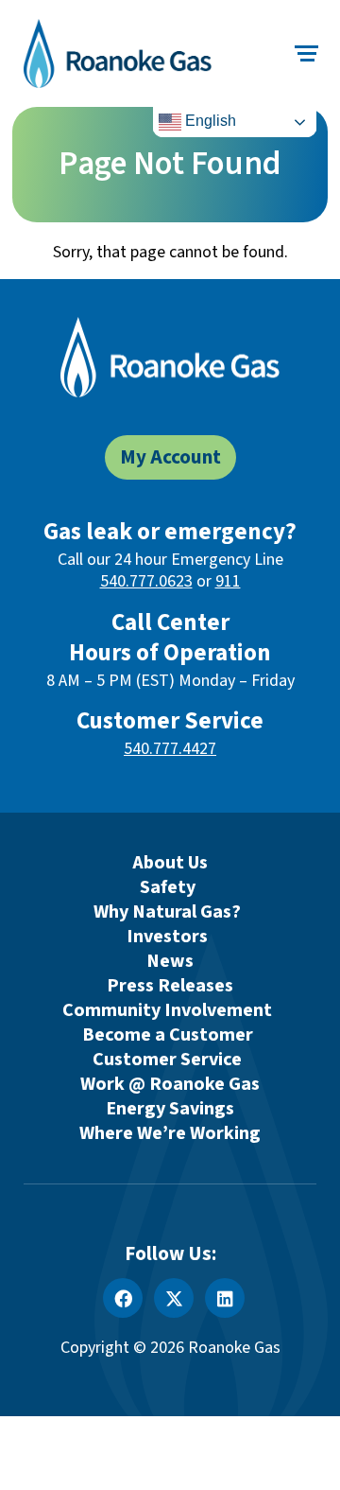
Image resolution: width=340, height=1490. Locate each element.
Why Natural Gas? (167, 912)
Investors (167, 936)
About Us (170, 862)
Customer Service (167, 1059)
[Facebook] (123, 1298)
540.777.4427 (170, 749)
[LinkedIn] (225, 1298)
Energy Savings (170, 1108)
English (208, 121)
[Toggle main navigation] (307, 53)
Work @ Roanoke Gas (170, 1084)
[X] (174, 1298)
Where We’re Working (170, 1133)
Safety (168, 887)
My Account (170, 457)
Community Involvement (167, 1010)
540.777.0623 (146, 581)
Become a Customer (167, 1035)
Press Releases (170, 985)
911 (228, 581)
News (170, 961)
